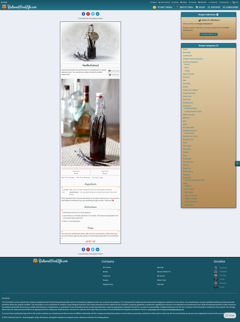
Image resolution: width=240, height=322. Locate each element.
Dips (184, 80)
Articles (105, 272)
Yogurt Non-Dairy (191, 202)
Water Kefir (187, 178)
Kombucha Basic (191, 108)
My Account (161, 276)
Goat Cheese (189, 133)
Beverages (187, 52)
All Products (107, 267)
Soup (185, 155)
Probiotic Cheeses (190, 131)
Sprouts (186, 165)
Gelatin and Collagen (190, 90)
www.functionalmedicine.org (173, 309)
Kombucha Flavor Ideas (193, 111)
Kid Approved (188, 103)
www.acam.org (153, 309)
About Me (160, 267)
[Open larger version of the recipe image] (90, 42)
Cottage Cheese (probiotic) (193, 59)
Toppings (186, 175)
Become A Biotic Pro (164, 272)
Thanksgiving (188, 171)
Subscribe (160, 284)
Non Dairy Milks (188, 127)
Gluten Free (187, 96)
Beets (185, 49)
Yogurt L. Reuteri (191, 199)
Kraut (187, 68)
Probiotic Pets (188, 139)
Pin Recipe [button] (115, 75)
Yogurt (185, 183)
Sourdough (187, 159)
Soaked (185, 152)
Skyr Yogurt (187, 146)
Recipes (105, 280)
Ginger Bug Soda (189, 93)
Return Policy (161, 280)
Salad (185, 143)
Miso (185, 121)
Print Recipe (115, 71)
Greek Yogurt (189, 189)
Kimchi (187, 64)
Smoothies (187, 149)
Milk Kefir (186, 118)
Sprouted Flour (188, 162)
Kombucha (187, 106)
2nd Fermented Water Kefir (195, 180)
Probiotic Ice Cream (190, 136)
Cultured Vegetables (190, 62)
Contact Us (106, 276)
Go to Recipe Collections (207, 34)
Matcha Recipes (189, 115)
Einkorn (185, 87)
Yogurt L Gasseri (191, 195)
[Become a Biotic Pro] (200, 20)
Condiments (187, 56)
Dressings (186, 83)
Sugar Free (187, 168)
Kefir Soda (186, 99)
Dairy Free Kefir (188, 74)
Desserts (186, 77)
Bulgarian (188, 186)
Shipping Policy (108, 284)
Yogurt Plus (189, 205)
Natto (185, 124)
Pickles (187, 71)
